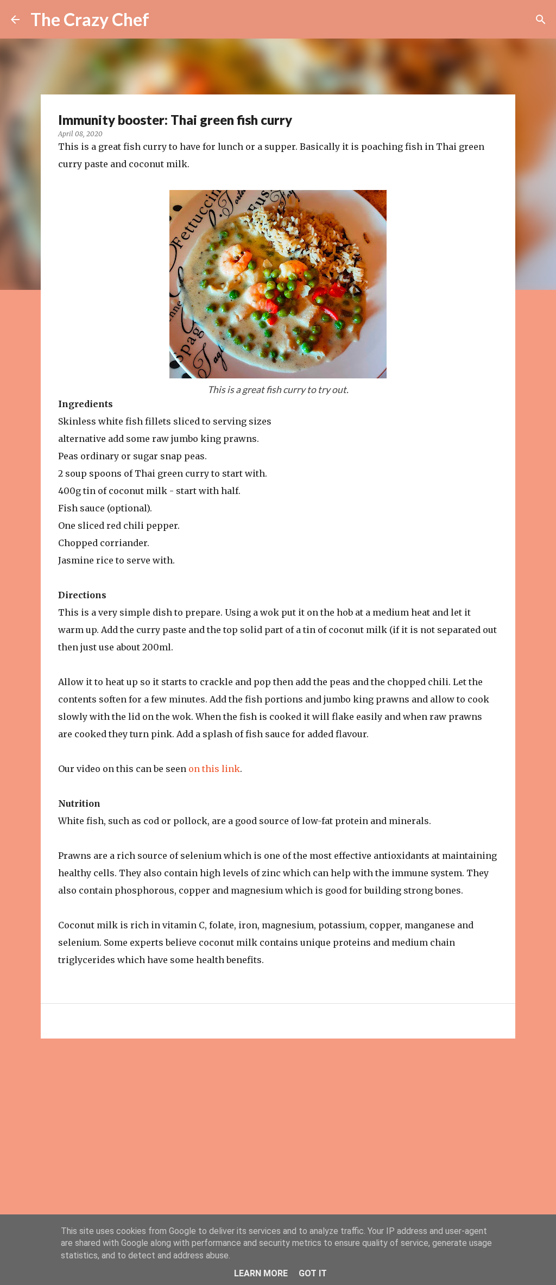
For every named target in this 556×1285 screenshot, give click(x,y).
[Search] (540, 20)
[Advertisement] (278, 1131)
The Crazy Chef (89, 19)
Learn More (261, 1273)
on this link (214, 768)
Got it (313, 1273)
